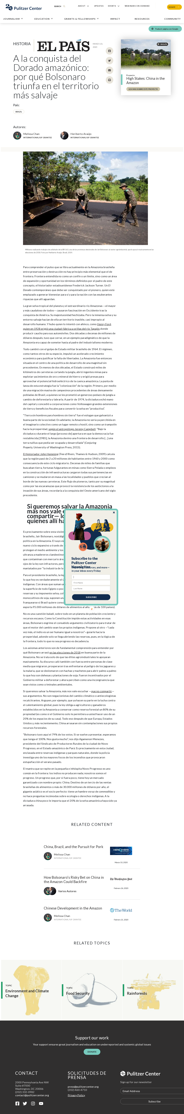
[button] (91, 562)
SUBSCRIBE (91, 597)
